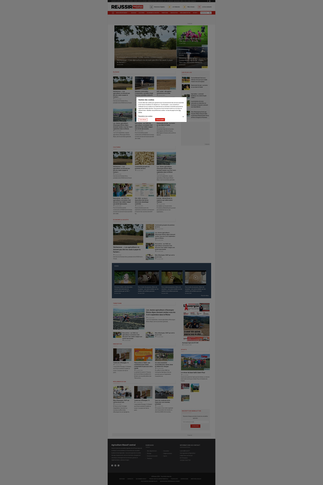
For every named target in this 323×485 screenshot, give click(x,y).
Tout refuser (142, 119)
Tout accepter (160, 119)
